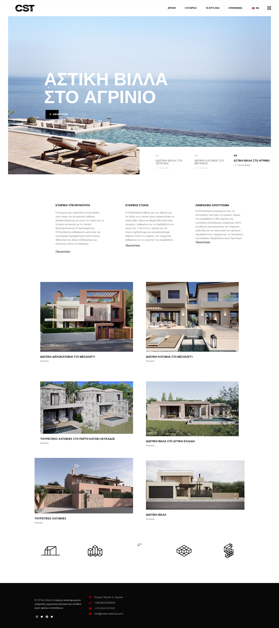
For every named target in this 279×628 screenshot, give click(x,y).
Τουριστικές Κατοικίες (50, 518)
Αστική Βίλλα (244, 165)
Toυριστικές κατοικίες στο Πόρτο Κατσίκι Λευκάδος (77, 438)
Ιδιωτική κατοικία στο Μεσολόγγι (169, 356)
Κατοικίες (164, 168)
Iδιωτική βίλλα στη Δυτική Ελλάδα (170, 441)
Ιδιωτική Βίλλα (156, 514)
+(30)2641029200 (104, 602)
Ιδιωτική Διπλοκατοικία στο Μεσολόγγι (67, 356)
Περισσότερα (63, 251)
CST (158, 168)
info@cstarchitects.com (108, 613)
